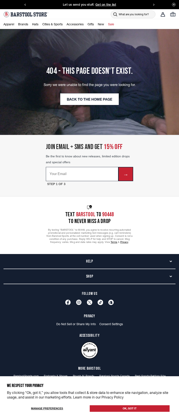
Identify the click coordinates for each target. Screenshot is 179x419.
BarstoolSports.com (26, 376)
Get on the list (105, 5)
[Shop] (111, 302)
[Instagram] (79, 302)
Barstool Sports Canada (114, 376)
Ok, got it (129, 408)
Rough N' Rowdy (83, 376)
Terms (114, 242)
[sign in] (163, 14)
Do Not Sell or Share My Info (76, 324)
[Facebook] (68, 302)
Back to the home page (89, 99)
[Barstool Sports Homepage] (26, 14)
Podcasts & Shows (56, 376)
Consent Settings (111, 324)
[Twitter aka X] (89, 302)
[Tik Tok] (100, 302)
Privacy (124, 242)
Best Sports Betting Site (150, 376)
